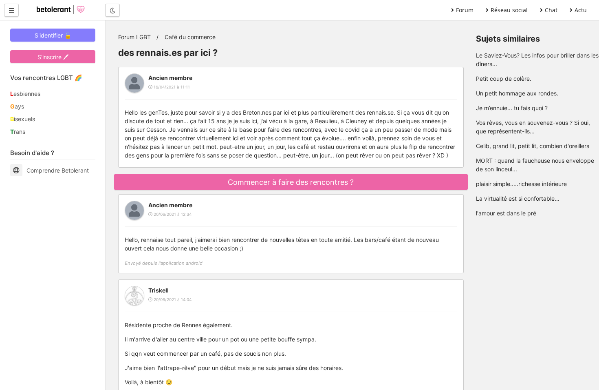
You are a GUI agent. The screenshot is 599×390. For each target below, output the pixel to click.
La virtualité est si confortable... (517, 198)
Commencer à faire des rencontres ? (291, 182)
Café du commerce (190, 36)
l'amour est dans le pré (506, 213)
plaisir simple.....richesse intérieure (521, 183)
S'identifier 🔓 (53, 35)
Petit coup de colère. (503, 78)
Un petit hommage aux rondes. (517, 93)
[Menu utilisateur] (11, 10)
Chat (551, 10)
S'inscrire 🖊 (52, 56)
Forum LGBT (134, 36)
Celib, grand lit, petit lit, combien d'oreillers (532, 145)
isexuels (22, 118)
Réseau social (509, 10)
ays (17, 106)
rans (17, 131)
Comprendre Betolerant (57, 170)
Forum (464, 10)
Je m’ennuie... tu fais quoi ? (512, 107)
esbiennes (25, 93)
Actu (581, 10)
